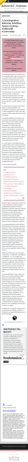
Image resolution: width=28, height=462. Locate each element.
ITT (13, 60)
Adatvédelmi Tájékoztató (14, 454)
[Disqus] (14, 383)
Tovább (6, 361)
